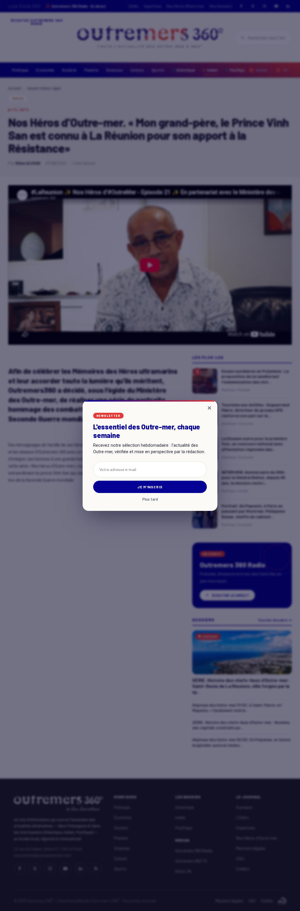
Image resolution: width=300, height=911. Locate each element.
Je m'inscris (150, 487)
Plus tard (150, 499)
